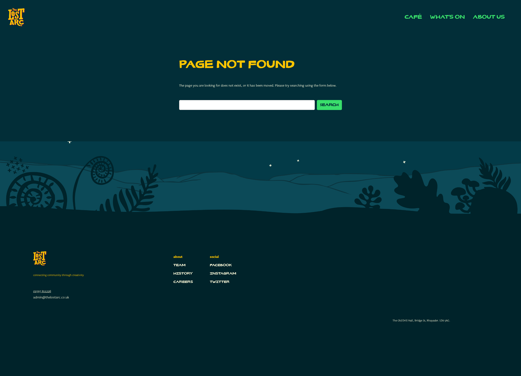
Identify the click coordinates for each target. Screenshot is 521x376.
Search (329, 105)
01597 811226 (42, 291)
